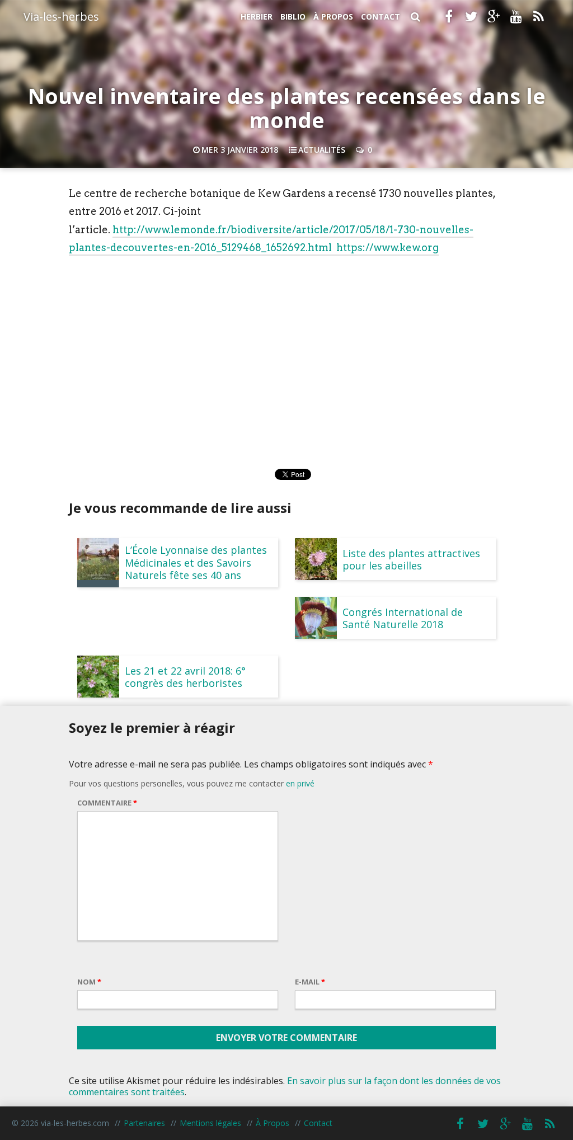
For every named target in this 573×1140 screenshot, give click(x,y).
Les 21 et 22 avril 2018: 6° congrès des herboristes (185, 677)
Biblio (293, 16)
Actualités (321, 149)
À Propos (333, 16)
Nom (89, 982)
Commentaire (107, 803)
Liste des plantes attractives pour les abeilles (411, 559)
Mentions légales (210, 1123)
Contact (380, 16)
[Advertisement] (286, 345)
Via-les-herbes (61, 16)
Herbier (257, 16)
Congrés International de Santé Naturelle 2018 (402, 618)
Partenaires (144, 1123)
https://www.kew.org (387, 247)
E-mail (310, 982)
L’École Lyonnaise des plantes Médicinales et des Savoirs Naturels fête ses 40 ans (196, 562)
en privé (300, 783)
